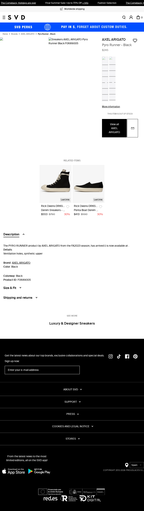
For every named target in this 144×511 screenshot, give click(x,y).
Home (5, 34)
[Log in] (131, 17)
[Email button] (132, 128)
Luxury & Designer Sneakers (72, 323)
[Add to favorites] (135, 40)
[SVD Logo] (16, 17)
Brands (14, 34)
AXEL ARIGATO (27, 34)
